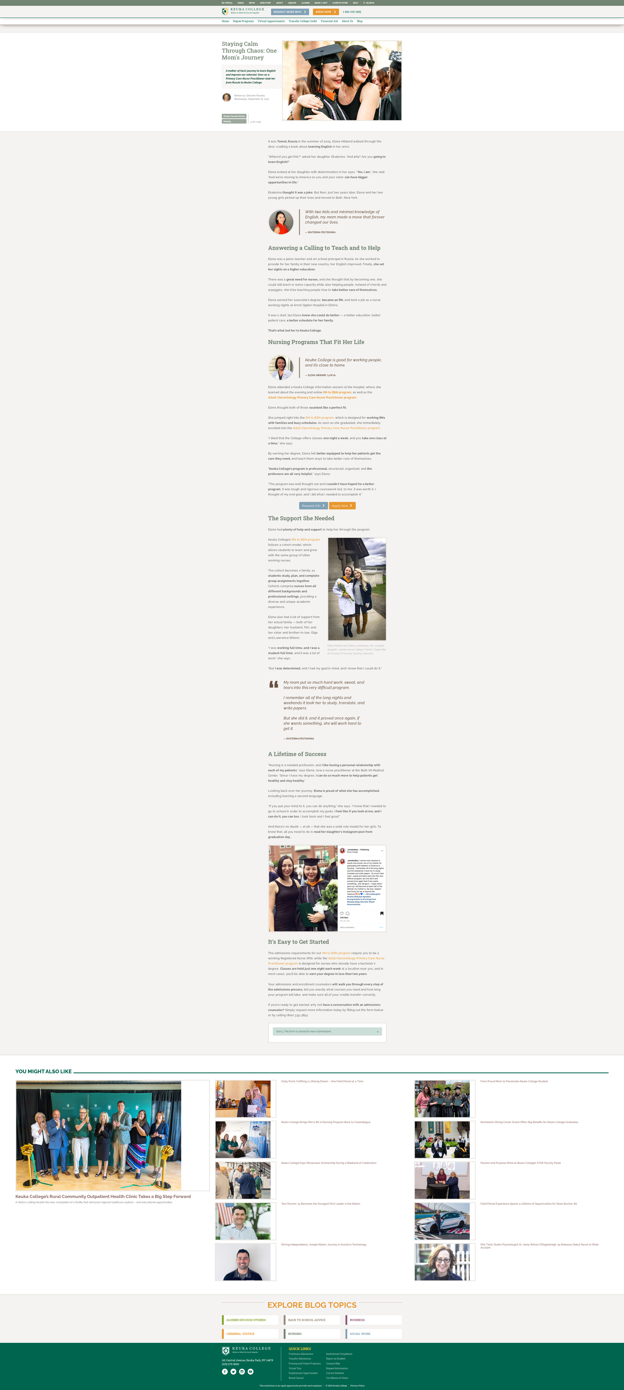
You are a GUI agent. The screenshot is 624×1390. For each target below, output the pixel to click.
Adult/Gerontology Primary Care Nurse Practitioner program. (337, 428)
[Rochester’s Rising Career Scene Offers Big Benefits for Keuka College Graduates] (445, 1140)
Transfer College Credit (303, 21)
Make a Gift (321, 2)
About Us (347, 21)
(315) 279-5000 (230, 1364)
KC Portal (227, 2)
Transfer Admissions (300, 1358)
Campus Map (333, 1363)
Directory (265, 2)
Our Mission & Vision (337, 1377)
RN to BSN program (306, 539)
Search (370, 2)
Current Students (335, 1373)
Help (355, 2)
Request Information (337, 1368)
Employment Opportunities (303, 1373)
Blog (359, 21)
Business (357, 1320)
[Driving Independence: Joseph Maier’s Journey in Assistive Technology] (245, 1262)
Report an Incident (335, 1358)
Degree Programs (243, 21)
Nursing (227, 121)
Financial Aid (329, 21)
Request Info (311, 505)
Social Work (360, 1334)
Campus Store (340, 2)
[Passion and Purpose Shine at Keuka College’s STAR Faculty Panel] (445, 1180)
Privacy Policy (357, 1385)
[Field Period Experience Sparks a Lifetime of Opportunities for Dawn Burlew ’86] (445, 1221)
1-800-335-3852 (352, 11)
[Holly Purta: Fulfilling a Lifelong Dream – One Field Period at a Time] (245, 1099)
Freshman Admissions (301, 1353)
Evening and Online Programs (305, 1363)
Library (292, 2)
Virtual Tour (295, 1368)
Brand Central (296, 1377)
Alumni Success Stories (234, 116)
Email (241, 2)
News (252, 2)
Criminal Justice (240, 1334)
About (279, 2)
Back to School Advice (306, 1320)
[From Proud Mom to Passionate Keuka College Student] (445, 1099)
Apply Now (340, 505)
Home (225, 21)
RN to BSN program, (320, 417)
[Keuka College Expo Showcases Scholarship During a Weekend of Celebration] (245, 1180)
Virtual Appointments (271, 21)
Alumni (305, 2)
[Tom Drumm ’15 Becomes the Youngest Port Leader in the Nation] (245, 1221)
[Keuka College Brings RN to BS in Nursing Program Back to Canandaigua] (245, 1140)
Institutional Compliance (339, 1353)
